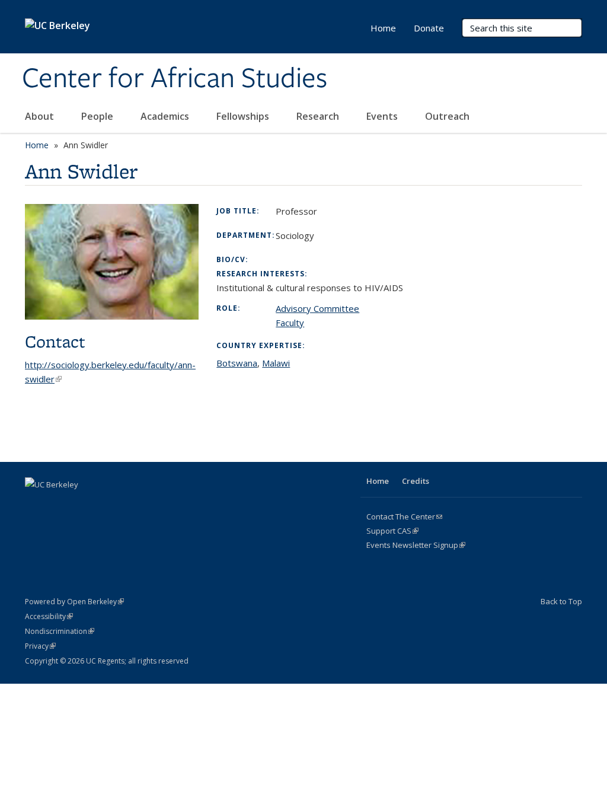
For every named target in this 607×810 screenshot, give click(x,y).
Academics (165, 116)
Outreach (448, 116)
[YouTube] (105, 504)
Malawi (276, 363)
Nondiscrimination (59, 631)
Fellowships (243, 116)
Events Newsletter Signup (415, 545)
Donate (429, 28)
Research (318, 116)
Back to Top (561, 601)
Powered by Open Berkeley (74, 602)
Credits (415, 481)
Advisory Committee (317, 308)
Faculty (290, 323)
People (98, 116)
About (40, 116)
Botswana (236, 363)
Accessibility (49, 616)
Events (383, 116)
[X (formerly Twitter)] (58, 504)
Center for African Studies (174, 79)
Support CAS (392, 530)
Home (383, 28)
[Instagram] (128, 504)
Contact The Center (404, 516)
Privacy (40, 646)
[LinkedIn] (82, 504)
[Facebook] (35, 504)
